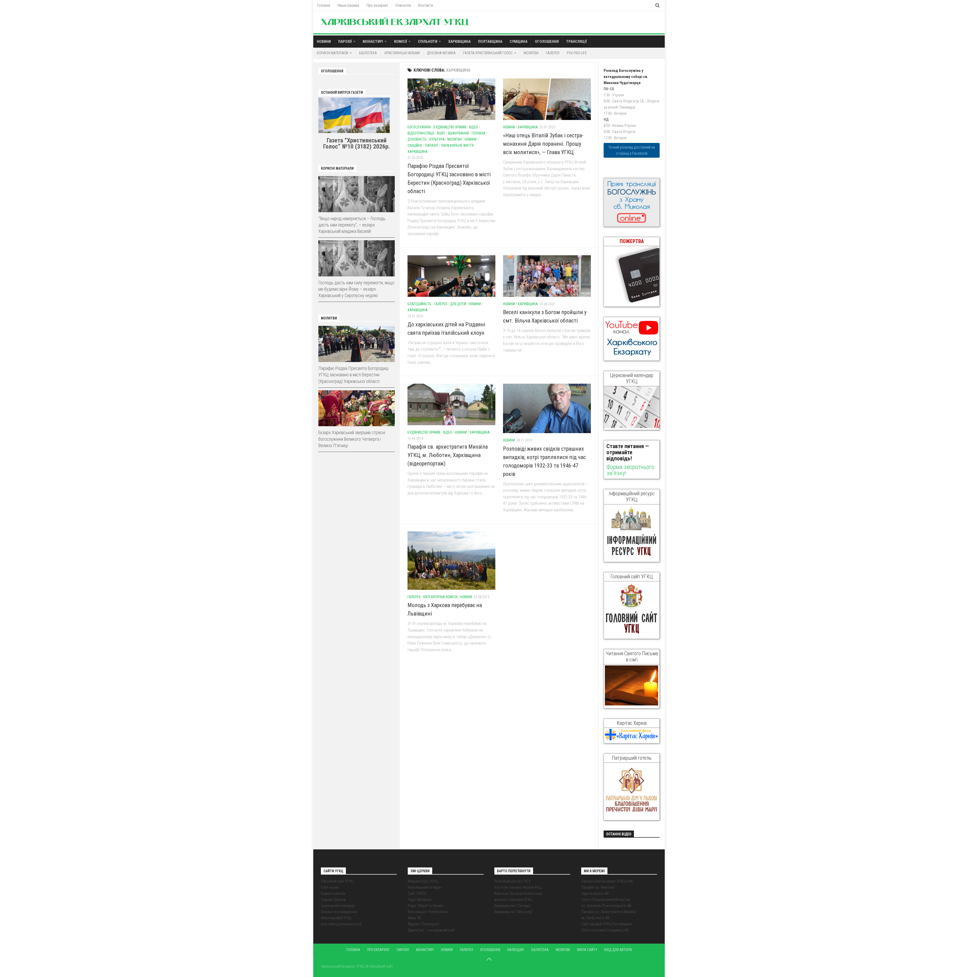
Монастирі (373, 41)
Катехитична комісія (440, 597)
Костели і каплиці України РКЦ (517, 887)
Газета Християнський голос (488, 53)
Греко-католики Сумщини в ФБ (605, 930)
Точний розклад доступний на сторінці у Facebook (631, 150)
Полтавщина (490, 41)
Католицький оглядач (425, 887)
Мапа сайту (587, 950)
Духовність (417, 139)
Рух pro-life (577, 53)
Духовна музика (441, 53)
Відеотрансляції (421, 133)
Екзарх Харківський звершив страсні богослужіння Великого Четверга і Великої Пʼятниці (351, 439)
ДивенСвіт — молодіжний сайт (431, 930)
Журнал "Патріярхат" (424, 924)
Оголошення (547, 41)
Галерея (552, 53)
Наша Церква (348, 5)
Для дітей (458, 304)
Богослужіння (419, 127)
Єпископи (403, 5)
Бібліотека (368, 53)
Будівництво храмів (449, 127)
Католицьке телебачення (427, 911)
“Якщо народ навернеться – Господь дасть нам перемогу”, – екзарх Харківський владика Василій (351, 225)
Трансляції (576, 41)
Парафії (431, 145)
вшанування (458, 133)
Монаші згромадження (339, 911)
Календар (515, 950)
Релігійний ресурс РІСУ (512, 881)
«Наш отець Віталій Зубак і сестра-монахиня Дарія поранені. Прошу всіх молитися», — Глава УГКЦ (543, 143)
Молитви (531, 53)
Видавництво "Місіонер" (513, 911)
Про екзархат (377, 5)
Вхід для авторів (618, 950)
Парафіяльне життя (457, 145)
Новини (324, 41)
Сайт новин (330, 887)
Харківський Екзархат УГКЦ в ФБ (607, 881)
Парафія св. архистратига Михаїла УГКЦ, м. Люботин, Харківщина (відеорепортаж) (448, 455)
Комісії (400, 41)
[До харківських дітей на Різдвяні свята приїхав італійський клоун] (451, 276)
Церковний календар (338, 905)
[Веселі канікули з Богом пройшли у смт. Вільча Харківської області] (547, 276)
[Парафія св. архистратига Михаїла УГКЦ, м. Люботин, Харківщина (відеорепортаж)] (451, 404)
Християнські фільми (402, 53)
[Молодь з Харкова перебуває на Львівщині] (451, 560)
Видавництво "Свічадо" (513, 905)
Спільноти (427, 41)
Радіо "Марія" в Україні (425, 905)
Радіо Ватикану (419, 899)
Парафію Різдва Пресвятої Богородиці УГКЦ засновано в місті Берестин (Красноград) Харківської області (353, 375)
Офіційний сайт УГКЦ (337, 881)
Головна (323, 5)
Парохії (345, 41)
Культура (437, 139)
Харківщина (459, 41)
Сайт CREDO (417, 893)
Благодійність (419, 304)
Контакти (425, 5)
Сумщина (518, 41)
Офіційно (415, 145)
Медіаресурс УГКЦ (423, 881)
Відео (473, 127)
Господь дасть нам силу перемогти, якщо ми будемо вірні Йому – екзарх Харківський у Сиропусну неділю (356, 289)
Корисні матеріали (332, 53)
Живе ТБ (414, 918)
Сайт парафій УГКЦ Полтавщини (606, 924)
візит (441, 133)
